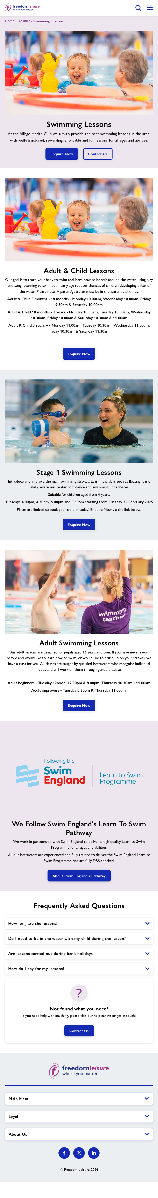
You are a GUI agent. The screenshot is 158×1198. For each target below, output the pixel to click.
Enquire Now (61, 154)
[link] (149, 8)
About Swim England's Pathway (79, 876)
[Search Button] (138, 8)
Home (9, 21)
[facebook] (64, 1153)
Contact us (98, 154)
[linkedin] (94, 1153)
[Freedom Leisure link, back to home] (22, 7)
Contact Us (79, 1031)
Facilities (23, 21)
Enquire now (79, 354)
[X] (79, 1153)
